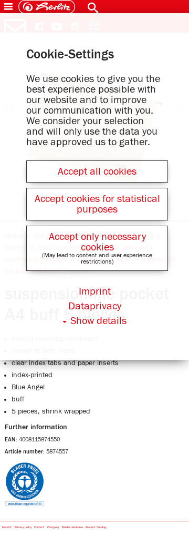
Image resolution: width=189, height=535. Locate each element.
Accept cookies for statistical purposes (97, 204)
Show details (98, 321)
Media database (72, 527)
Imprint (7, 527)
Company (53, 527)
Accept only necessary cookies (97, 242)
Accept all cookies (97, 171)
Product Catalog (96, 527)
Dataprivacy (94, 306)
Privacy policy (23, 527)
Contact (39, 527)
